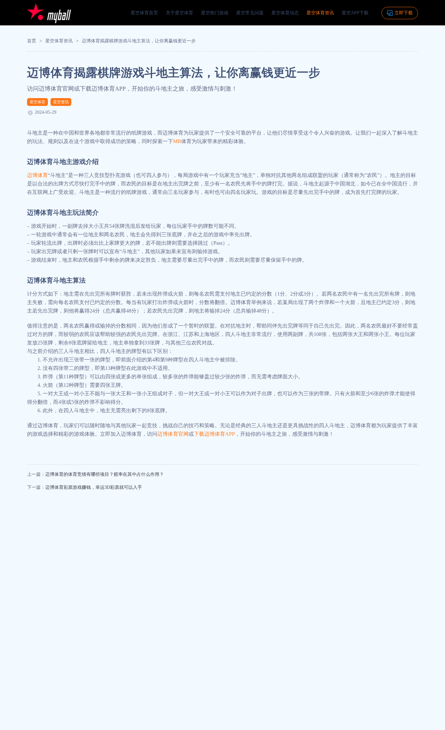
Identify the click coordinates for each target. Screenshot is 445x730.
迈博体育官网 (173, 434)
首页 (31, 40)
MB (177, 141)
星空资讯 (61, 102)
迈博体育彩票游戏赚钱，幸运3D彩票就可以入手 (93, 487)
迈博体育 (37, 175)
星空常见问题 (250, 12)
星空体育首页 (144, 12)
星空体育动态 (285, 12)
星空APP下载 (355, 12)
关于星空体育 (179, 12)
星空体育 (37, 102)
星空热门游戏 (214, 12)
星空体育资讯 (320, 12)
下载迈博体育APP (214, 434)
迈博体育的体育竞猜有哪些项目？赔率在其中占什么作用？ (104, 474)
